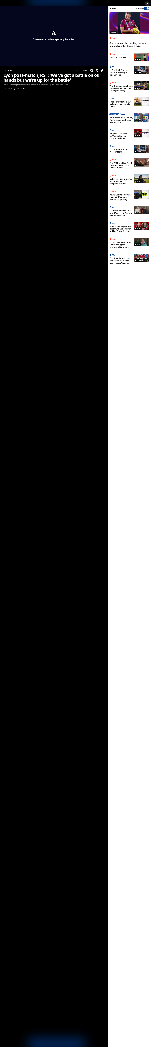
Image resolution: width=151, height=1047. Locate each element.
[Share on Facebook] (91, 70)
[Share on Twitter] (96, 70)
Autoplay (139, 8)
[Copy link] (101, 70)
